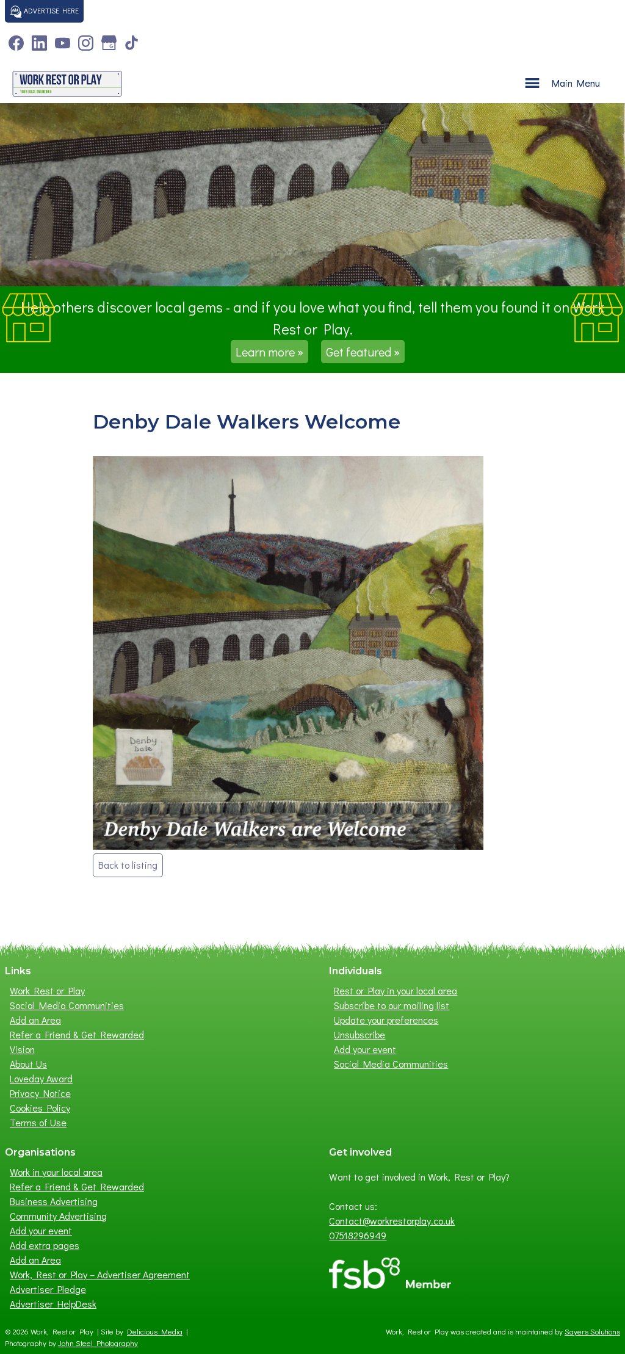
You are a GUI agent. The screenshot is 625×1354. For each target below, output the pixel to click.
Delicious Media (154, 1331)
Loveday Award (41, 1078)
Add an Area (35, 1019)
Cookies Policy (40, 1107)
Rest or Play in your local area (395, 990)
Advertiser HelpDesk (53, 1303)
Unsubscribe (359, 1034)
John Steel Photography (98, 1343)
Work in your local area (56, 1171)
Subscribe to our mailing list (391, 1005)
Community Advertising (58, 1215)
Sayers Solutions (592, 1331)
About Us (28, 1063)
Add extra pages (44, 1245)
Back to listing (127, 864)
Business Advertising (54, 1201)
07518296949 (357, 1235)
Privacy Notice (40, 1093)
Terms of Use (38, 1122)
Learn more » (269, 352)
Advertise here (50, 10)
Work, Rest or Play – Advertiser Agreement (100, 1274)
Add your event (365, 1049)
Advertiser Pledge (48, 1289)
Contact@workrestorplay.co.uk (392, 1220)
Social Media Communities (67, 1005)
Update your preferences (386, 1019)
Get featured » (363, 352)
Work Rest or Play (47, 990)
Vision (22, 1049)
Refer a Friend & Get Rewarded (77, 1034)
